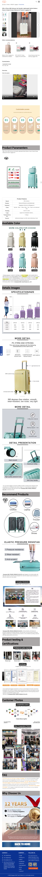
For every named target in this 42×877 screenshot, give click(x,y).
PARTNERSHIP (22, 865)
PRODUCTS (21, 857)
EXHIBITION (21, 861)
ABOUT (20, 859)
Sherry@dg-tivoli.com (8, 859)
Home (4, 4)
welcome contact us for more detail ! (9, 577)
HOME (20, 855)
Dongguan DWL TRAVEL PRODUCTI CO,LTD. (17, 694)
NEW (20, 869)
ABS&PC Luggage (14, 4)
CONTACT (21, 871)
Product (8, 4)
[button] (4, 35)
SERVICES (21, 863)
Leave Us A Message (33, 868)
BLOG (20, 867)
